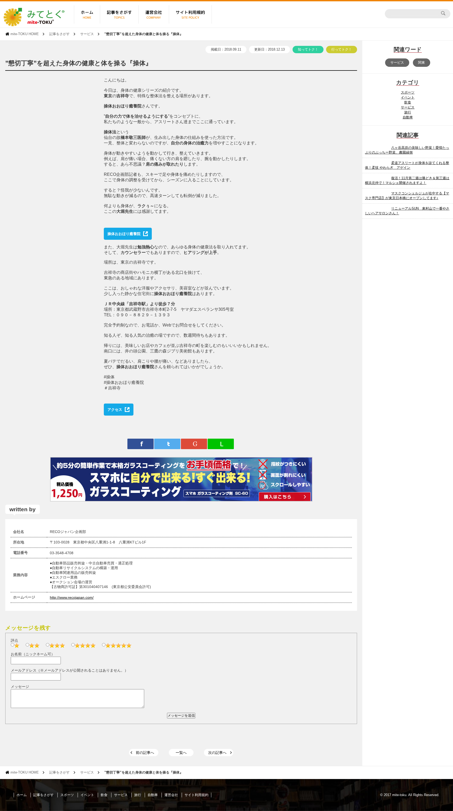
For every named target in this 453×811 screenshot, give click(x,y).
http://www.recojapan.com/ (72, 597)
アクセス (114, 409)
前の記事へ (145, 752)
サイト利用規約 (196, 795)
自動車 (408, 117)
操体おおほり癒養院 (124, 234)
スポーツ (407, 92)
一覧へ (181, 752)
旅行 (407, 112)
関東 (421, 62)
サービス (87, 34)
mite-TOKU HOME (24, 34)
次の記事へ (217, 752)
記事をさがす (59, 34)
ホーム (22, 795)
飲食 (407, 102)
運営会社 (171, 795)
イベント (407, 97)
